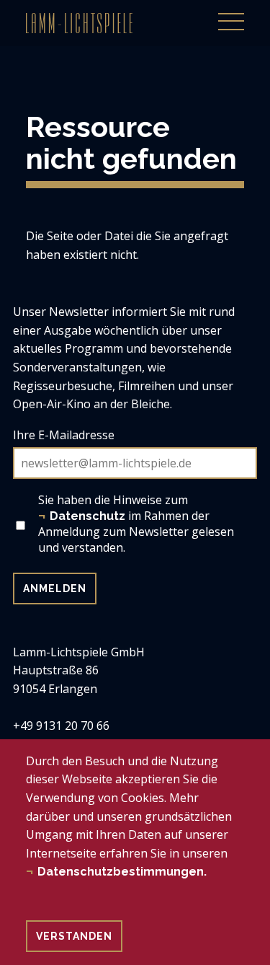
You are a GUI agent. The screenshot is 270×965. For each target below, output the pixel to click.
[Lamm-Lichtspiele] (79, 23)
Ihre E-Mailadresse (63, 435)
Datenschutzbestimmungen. (122, 871)
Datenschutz (87, 516)
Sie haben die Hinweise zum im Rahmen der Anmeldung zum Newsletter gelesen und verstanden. (136, 523)
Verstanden (74, 936)
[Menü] (231, 13)
